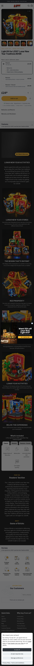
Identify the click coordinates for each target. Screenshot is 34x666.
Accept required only (17, 654)
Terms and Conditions (17, 663)
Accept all (17, 650)
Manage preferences (17, 658)
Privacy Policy (6, 663)
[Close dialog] (32, 323)
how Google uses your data (16, 643)
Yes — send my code (25, 337)
